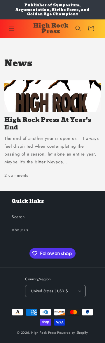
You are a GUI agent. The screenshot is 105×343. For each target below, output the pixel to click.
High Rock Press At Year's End (47, 123)
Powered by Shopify (72, 332)
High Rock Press (43, 332)
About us (20, 230)
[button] (11, 28)
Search (18, 217)
